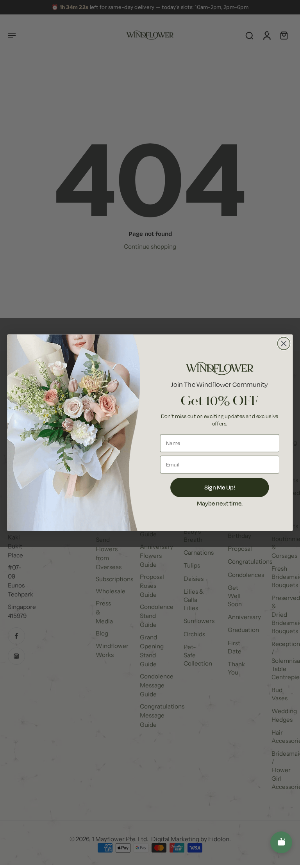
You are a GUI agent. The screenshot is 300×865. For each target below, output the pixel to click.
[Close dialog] (283, 343)
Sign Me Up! (220, 487)
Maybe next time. (220, 503)
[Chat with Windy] (281, 842)
